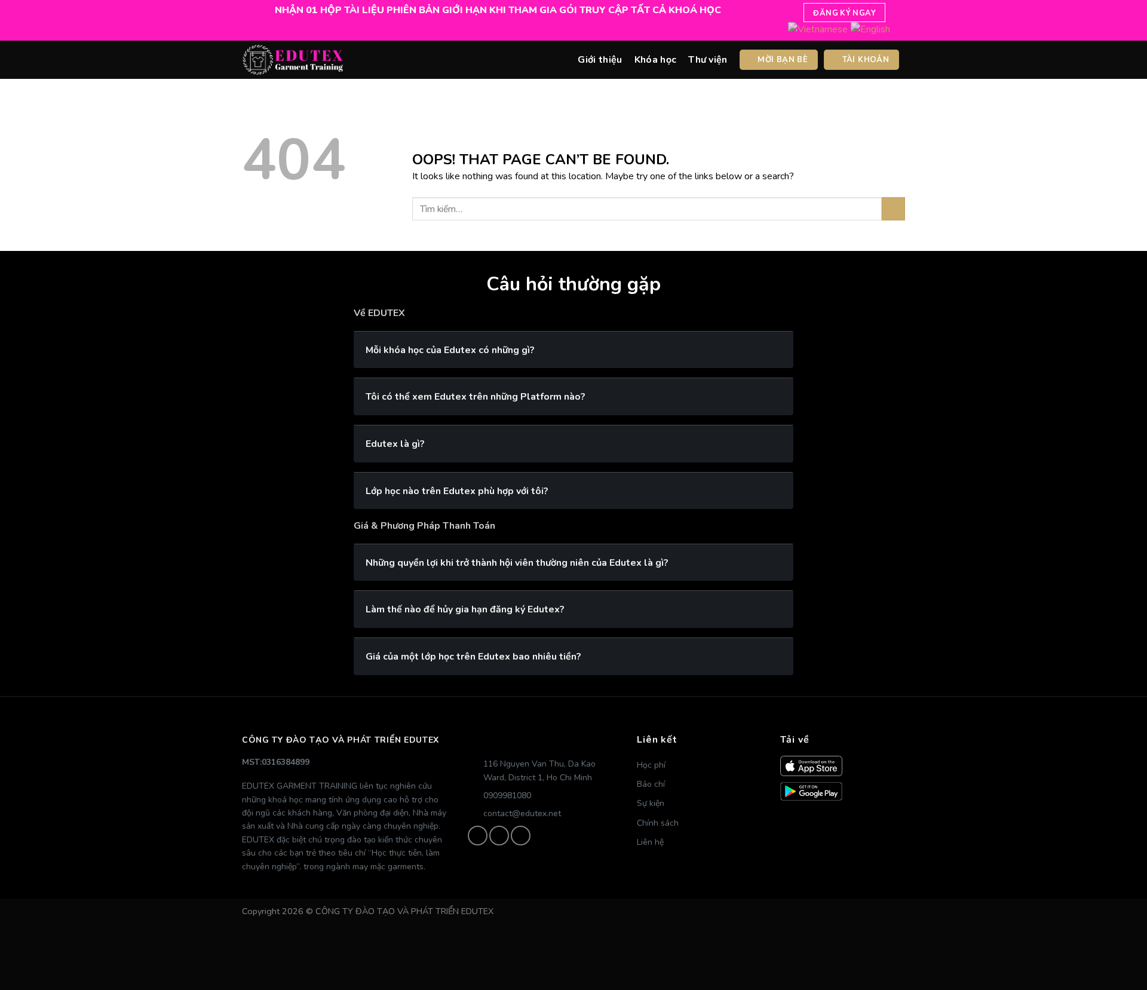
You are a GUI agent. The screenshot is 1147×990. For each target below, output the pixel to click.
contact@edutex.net (522, 813)
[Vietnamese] (818, 29)
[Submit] (893, 208)
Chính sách (658, 823)
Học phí (651, 765)
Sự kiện (650, 803)
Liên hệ (650, 842)
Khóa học (655, 59)
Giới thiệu (600, 59)
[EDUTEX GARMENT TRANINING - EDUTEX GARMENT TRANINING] (293, 59)
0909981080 (507, 795)
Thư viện (708, 59)
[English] (870, 29)
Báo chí (651, 784)
